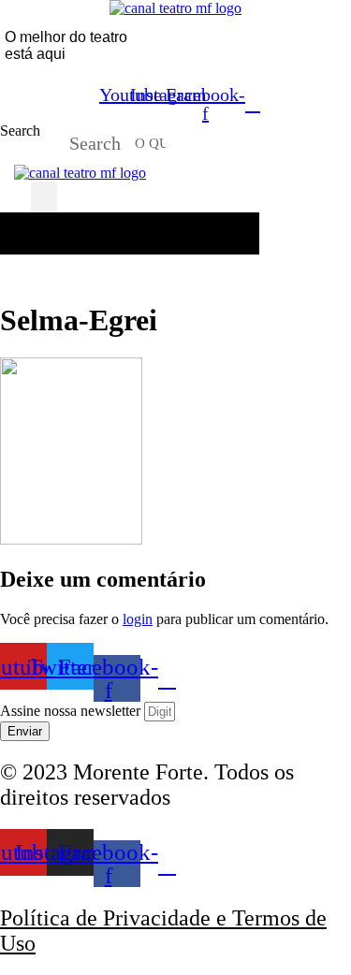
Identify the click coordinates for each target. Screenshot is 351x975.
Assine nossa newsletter (72, 711)
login (138, 619)
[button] (44, 197)
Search (20, 130)
